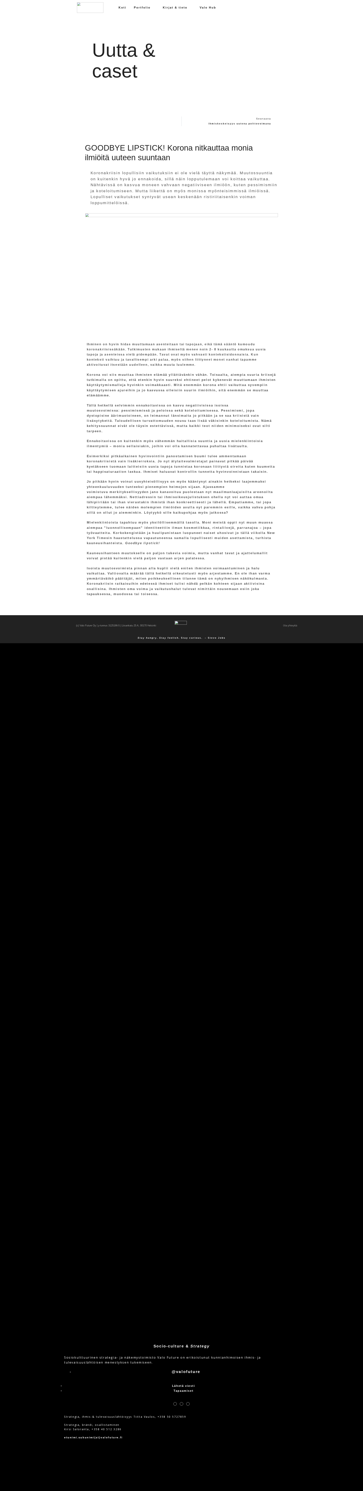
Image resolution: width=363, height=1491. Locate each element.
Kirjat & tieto (175, 7)
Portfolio (142, 7)
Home (178, 62)
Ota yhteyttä (290, 625)
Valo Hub (208, 7)
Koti (122, 7)
